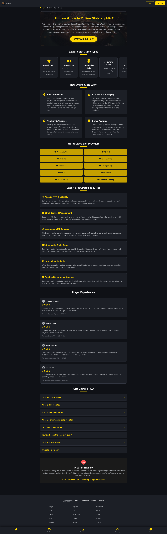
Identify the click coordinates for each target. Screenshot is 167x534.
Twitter (93, 501)
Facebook (85, 501)
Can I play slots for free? (52, 427)
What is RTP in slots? (51, 405)
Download (99, 507)
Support (98, 518)
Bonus (98, 514)
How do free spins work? (52, 412)
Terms (74, 522)
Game (98, 510)
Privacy (98, 522)
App (73, 510)
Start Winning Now (84, 39)
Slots (51, 514)
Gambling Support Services (93, 480)
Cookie (51, 522)
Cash (51, 518)
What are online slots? (51, 397)
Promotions (76, 514)
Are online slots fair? (51, 450)
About (74, 518)
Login (150, 3)
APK (50, 510)
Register (160, 3)
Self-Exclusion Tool (70, 480)
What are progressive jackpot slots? (57, 420)
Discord (101, 501)
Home (43, 8)
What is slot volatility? (51, 442)
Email (77, 501)
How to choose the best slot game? (57, 435)
